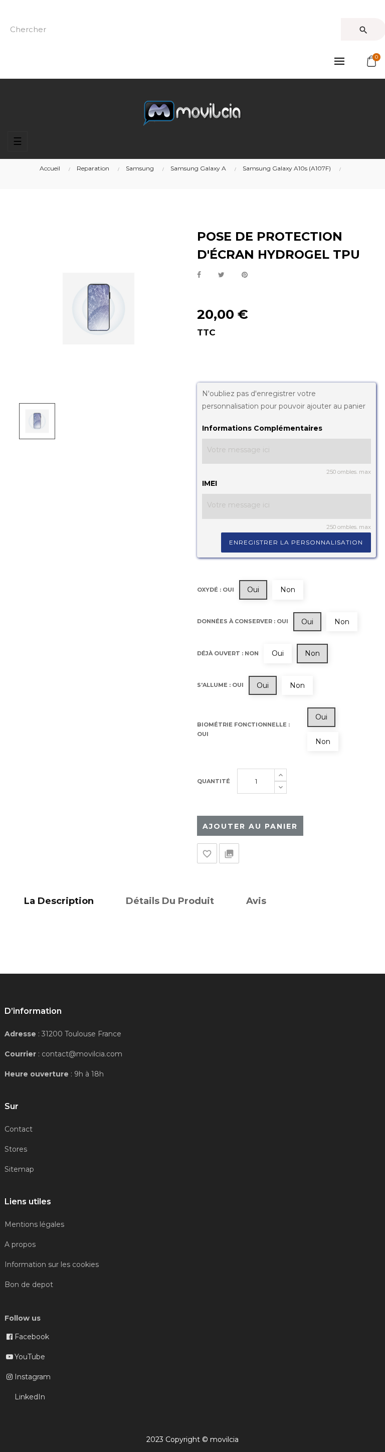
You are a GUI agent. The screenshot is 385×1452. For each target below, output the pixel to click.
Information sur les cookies (52, 1264)
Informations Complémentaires (262, 428)
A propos (20, 1244)
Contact (19, 1129)
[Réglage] (339, 61)
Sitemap (19, 1169)
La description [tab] (59, 900)
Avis (256, 900)
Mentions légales (34, 1224)
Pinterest (245, 275)
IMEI (209, 483)
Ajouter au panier (250, 826)
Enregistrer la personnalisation (296, 542)
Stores (16, 1149)
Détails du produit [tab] (170, 900)
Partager (199, 275)
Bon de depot (29, 1284)
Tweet (221, 275)
